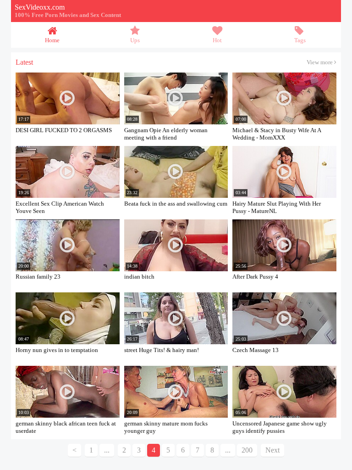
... (228, 450)
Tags (300, 40)
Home (52, 40)
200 (247, 450)
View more (320, 62)
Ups (135, 40)
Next (272, 450)
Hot (217, 40)
